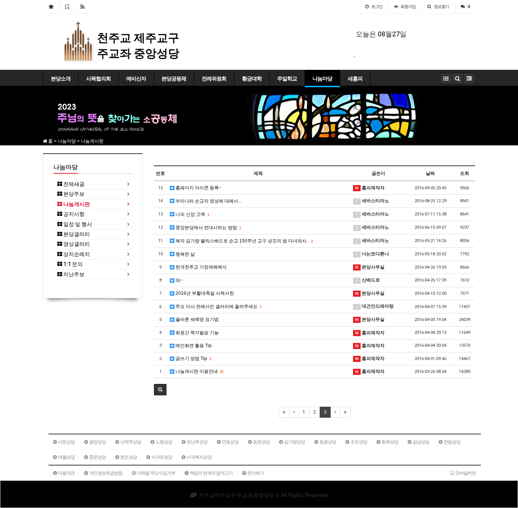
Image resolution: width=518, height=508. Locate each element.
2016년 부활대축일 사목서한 (204, 293)
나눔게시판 (76, 204)
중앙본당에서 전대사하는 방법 (207, 227)
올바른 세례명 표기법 (196, 319)
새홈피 (355, 78)
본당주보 (73, 194)
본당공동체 (174, 78)
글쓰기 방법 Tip (192, 358)
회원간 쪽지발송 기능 (196, 332)
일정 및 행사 (77, 224)
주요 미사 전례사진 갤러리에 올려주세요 (217, 306)
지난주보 (73, 274)
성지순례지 (76, 254)
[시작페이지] (51, 6)
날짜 (430, 173)
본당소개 (61, 78)
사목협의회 (98, 78)
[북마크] (67, 6)
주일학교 (287, 78)
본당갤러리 (76, 234)
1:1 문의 (72, 264)
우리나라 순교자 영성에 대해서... (208, 201)
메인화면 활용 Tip (193, 345)
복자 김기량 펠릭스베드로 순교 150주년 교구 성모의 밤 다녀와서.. (243, 241)
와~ (178, 280)
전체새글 (73, 184)
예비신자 (136, 78)
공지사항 (73, 214)
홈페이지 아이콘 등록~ (197, 187)
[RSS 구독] (82, 6)
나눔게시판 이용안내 (198, 371)
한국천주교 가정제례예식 (200, 267)
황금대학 (252, 78)
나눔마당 (322, 78)
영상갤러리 (76, 244)
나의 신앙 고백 (191, 214)
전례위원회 (214, 78)
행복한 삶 (184, 254)
